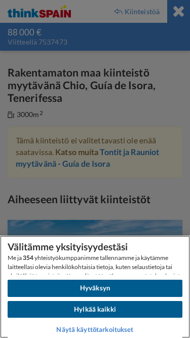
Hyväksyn (95, 288)
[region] (95, 287)
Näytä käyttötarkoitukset (94, 329)
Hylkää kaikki (95, 309)
